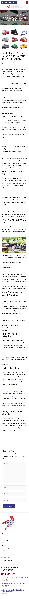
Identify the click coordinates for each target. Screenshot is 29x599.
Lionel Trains (20, 62)
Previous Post (15, 440)
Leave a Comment (7, 62)
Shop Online (4, 540)
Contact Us (4, 553)
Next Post (15, 444)
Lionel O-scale (13, 391)
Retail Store (4, 543)
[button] (9, 2)
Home (2, 538)
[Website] (14, 500)
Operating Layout (6, 548)
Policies (3, 550)
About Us (3, 545)
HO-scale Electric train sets (10, 67)
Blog (15, 62)
